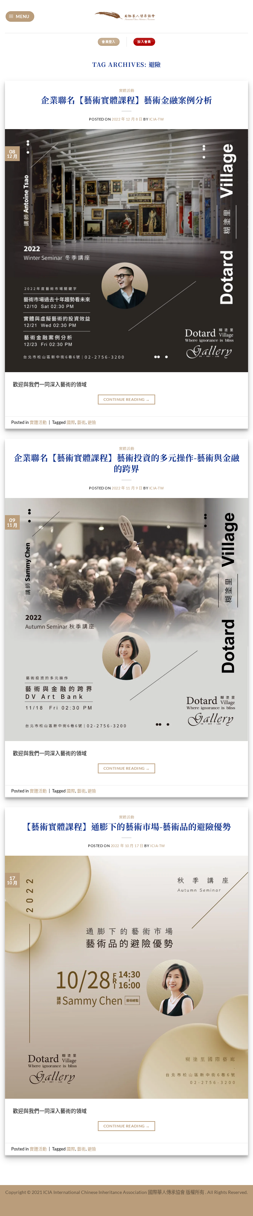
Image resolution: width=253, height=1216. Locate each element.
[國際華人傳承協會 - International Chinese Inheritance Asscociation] (126, 16)
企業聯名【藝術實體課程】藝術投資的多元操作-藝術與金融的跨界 (126, 463)
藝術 (81, 422)
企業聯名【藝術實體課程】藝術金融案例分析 (126, 100)
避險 (92, 422)
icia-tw (156, 119)
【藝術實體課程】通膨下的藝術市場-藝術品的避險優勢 (126, 826)
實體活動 (126, 90)
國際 (71, 422)
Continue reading (126, 399)
